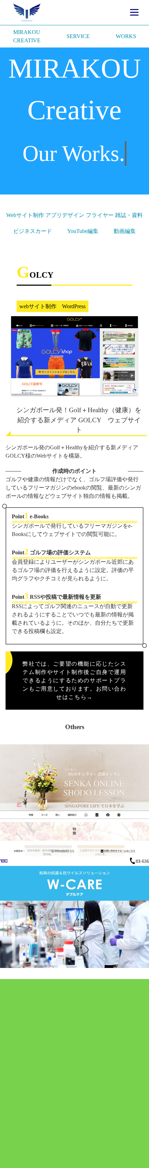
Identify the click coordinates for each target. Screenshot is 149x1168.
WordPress (74, 306)
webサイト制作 (37, 306)
